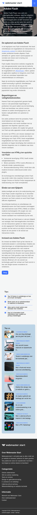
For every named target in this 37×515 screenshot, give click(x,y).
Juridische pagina (6, 512)
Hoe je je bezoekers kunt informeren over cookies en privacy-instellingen (17, 314)
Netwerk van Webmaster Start (11, 496)
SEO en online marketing (10, 475)
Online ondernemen (8, 473)
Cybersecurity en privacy (10, 484)
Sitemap (17, 512)
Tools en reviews (7, 477)
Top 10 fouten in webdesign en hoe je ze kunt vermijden (19, 297)
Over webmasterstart (9, 498)
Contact (4, 500)
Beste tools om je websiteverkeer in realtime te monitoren (19, 302)
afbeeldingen (19, 71)
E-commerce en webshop (10, 482)
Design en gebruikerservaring (11, 479)
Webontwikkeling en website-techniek (14, 486)
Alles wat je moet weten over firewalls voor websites (17, 308)
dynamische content (8, 51)
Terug (5, 273)
